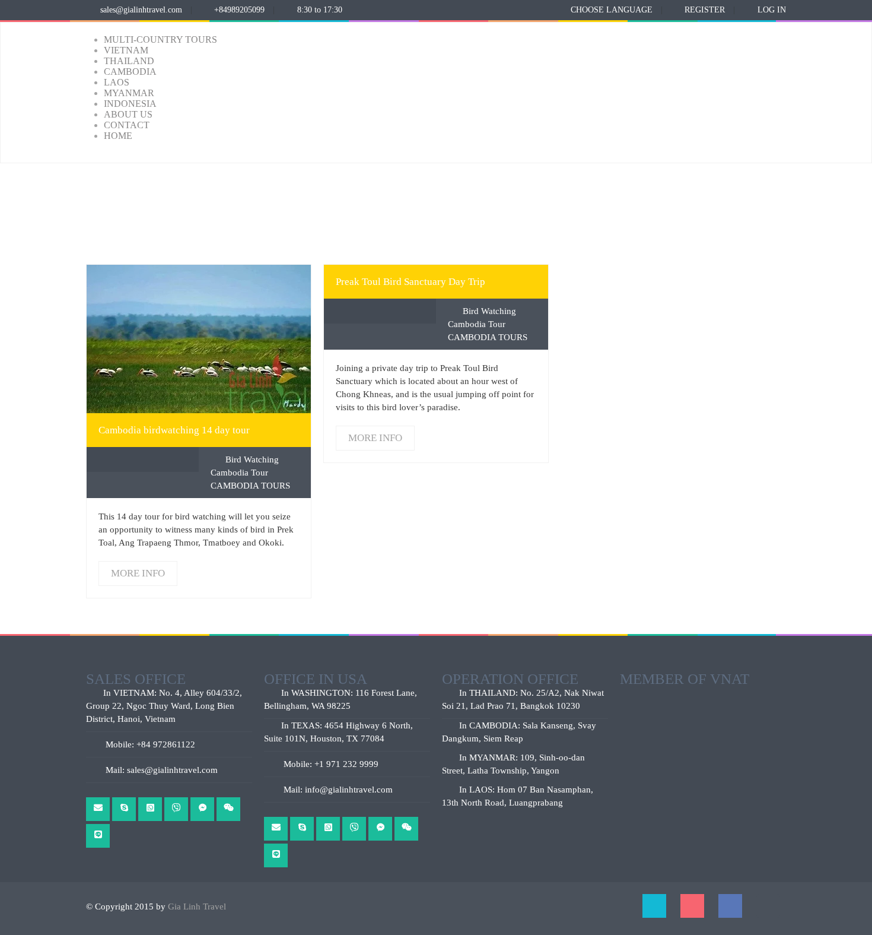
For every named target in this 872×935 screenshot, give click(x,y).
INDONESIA (130, 104)
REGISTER (705, 9)
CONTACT (126, 125)
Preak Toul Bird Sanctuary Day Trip (410, 281)
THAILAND (129, 61)
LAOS (116, 82)
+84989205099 (239, 9)
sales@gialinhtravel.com (141, 9)
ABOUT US (128, 114)
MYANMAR (129, 93)
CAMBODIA (130, 71)
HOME (118, 136)
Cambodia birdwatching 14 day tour (174, 430)
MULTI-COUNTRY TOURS (160, 39)
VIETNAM (126, 50)
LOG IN (772, 9)
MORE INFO (198, 338)
